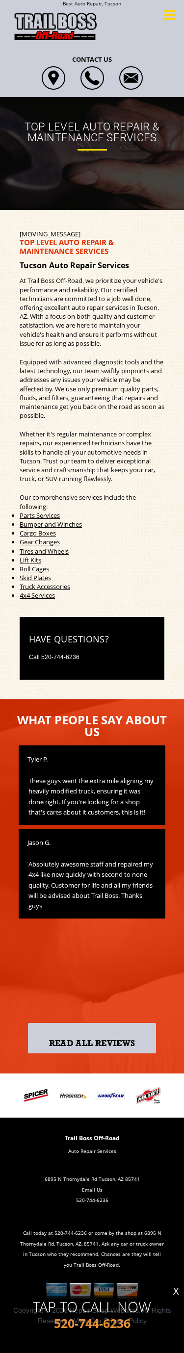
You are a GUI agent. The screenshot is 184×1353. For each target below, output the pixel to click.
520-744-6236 (60, 657)
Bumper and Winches (51, 524)
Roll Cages (34, 568)
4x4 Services (37, 595)
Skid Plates (35, 577)
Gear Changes (40, 541)
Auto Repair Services (92, 1151)
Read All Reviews (92, 1043)
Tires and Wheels (44, 551)
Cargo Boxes (38, 533)
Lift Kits (30, 560)
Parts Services (40, 515)
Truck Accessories (45, 586)
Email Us (92, 1189)
